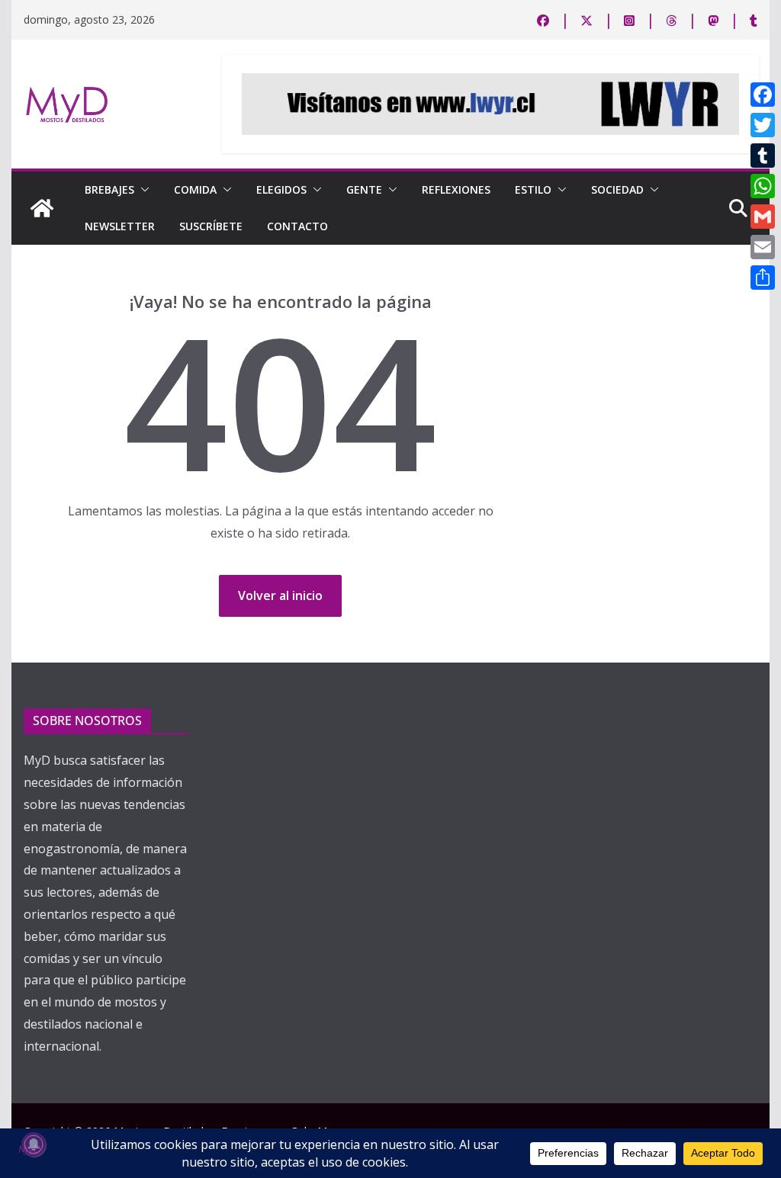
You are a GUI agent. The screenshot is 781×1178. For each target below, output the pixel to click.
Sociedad (617, 189)
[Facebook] (762, 94)
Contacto (297, 226)
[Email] (762, 247)
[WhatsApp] (762, 186)
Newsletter (120, 226)
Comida (195, 189)
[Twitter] (762, 125)
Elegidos (281, 189)
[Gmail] (762, 216)
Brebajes (109, 189)
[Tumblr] (762, 155)
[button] (141, 190)
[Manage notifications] (33, 1144)
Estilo (533, 189)
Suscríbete (211, 226)
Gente (364, 189)
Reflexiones (456, 189)
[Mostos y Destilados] (42, 208)
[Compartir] (762, 277)
